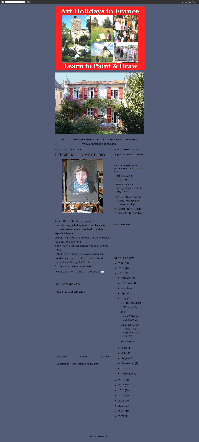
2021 (121, 416)
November (127, 373)
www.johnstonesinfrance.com (99, 143)
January (126, 277)
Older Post (104, 356)
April (124, 293)
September (128, 363)
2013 (121, 385)
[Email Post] (102, 272)
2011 (121, 273)
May (124, 298)
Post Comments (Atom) (84, 363)
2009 (121, 263)
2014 (121, 390)
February (127, 283)
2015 (121, 395)
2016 (121, 400)
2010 (121, 268)
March (125, 288)
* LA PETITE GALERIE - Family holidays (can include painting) (128, 200)
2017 (121, 405)
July (124, 353)
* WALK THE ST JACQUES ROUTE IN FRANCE (128, 188)
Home (83, 356)
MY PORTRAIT (130, 341)
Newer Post (61, 356)
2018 (121, 410)
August (125, 358)
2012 (121, 380)
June (124, 347)
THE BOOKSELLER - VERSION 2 (131, 316)
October (126, 368)
